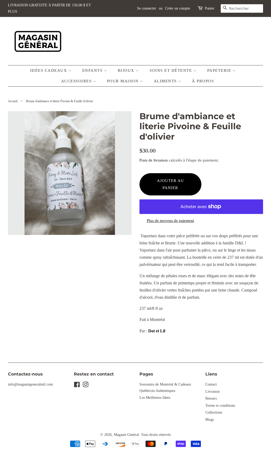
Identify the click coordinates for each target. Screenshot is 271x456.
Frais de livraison (153, 160)
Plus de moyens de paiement (170, 220)
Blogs (209, 420)
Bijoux (127, 70)
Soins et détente (171, 70)
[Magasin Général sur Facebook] (77, 386)
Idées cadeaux (49, 70)
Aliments (166, 81)
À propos (203, 81)
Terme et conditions (220, 406)
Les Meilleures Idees (154, 398)
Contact (211, 384)
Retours (211, 398)
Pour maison (123, 81)
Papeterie (220, 70)
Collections (213, 412)
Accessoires (77, 81)
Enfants (93, 70)
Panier (209, 8)
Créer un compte (177, 8)
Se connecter (146, 8)
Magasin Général (126, 435)
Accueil (12, 101)
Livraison (212, 392)
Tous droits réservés (156, 435)
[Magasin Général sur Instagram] (85, 386)
